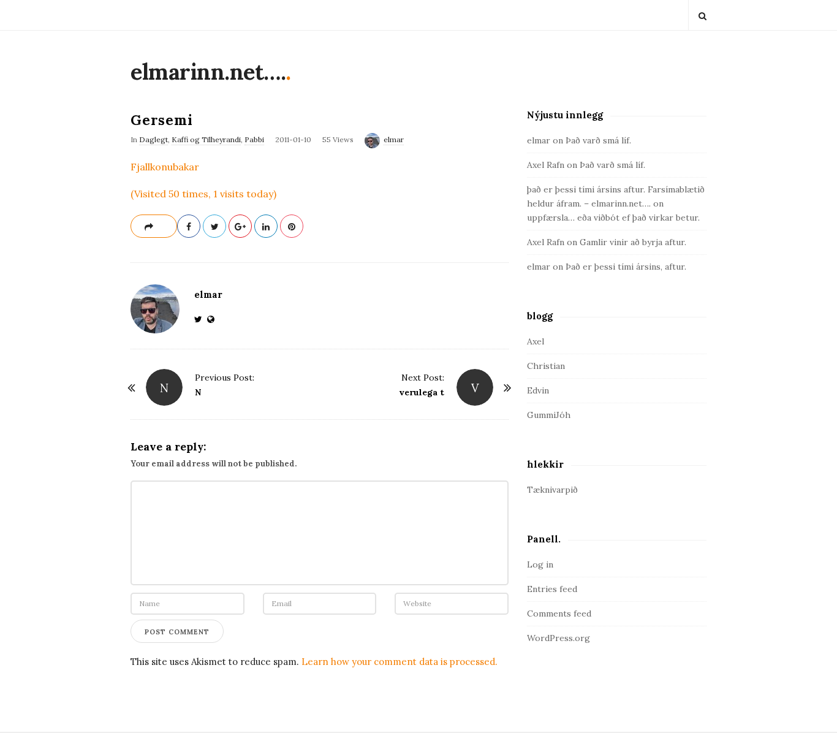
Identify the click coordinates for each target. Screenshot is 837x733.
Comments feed (559, 613)
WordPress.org (558, 638)
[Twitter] (200, 319)
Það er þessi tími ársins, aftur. (626, 266)
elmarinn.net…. (208, 72)
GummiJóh (548, 414)
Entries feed (552, 588)
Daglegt (153, 139)
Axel (535, 341)
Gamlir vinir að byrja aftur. (633, 242)
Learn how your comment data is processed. (399, 661)
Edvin (538, 390)
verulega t (421, 392)
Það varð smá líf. (598, 140)
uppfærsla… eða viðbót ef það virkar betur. (613, 217)
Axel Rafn (545, 164)
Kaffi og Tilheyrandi (206, 139)
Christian (546, 365)
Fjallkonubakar (165, 167)
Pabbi (254, 139)
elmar (394, 139)
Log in (540, 564)
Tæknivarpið (552, 489)
